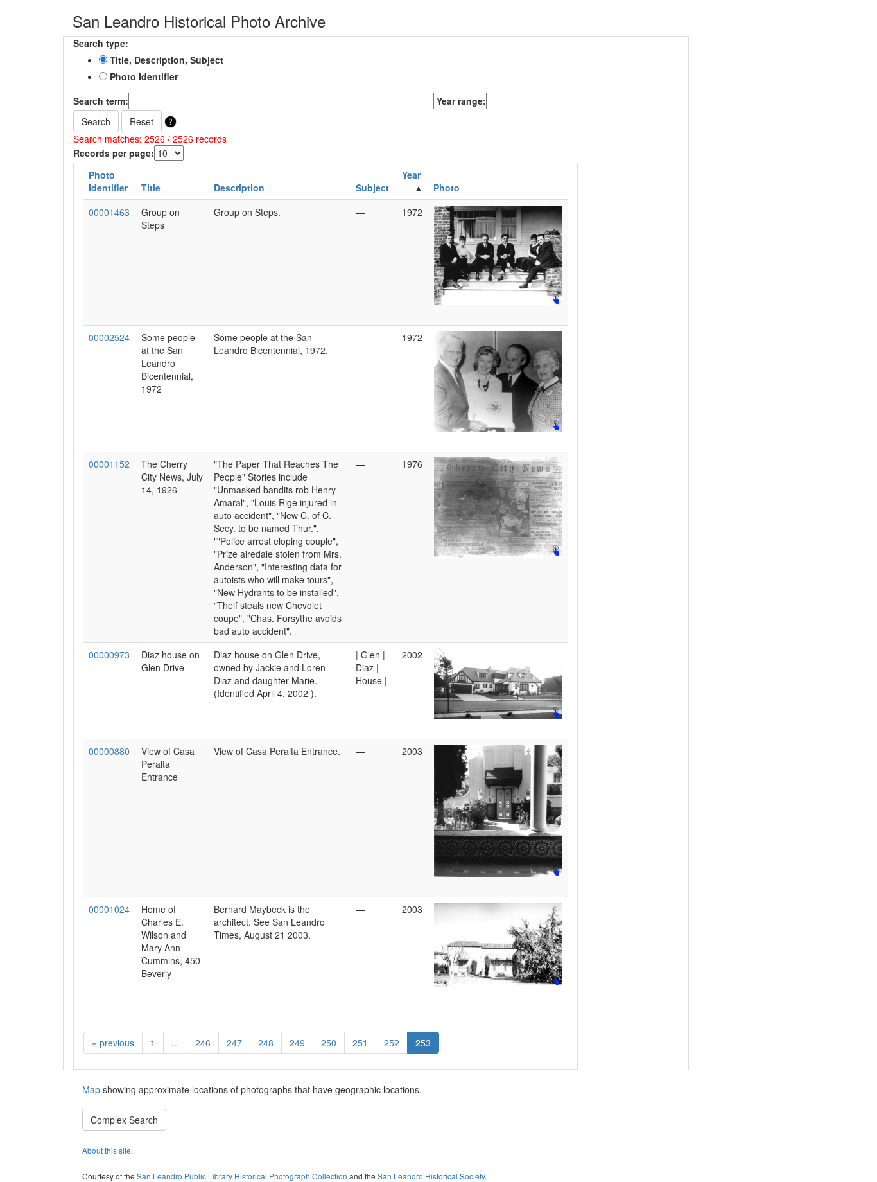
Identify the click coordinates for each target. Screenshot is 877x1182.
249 (297, 1042)
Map (92, 1089)
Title (151, 187)
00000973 (109, 654)
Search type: (100, 43)
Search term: (100, 100)
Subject (372, 187)
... (175, 1042)
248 (266, 1042)
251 (360, 1042)
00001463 (109, 212)
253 (423, 1042)
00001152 (109, 463)
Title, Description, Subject (165, 59)
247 (234, 1042)
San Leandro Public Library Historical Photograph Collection (242, 1175)
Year (411, 174)
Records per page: (113, 152)
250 (328, 1042)
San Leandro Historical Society (431, 1175)
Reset (141, 121)
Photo (446, 187)
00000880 (109, 751)
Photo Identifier (142, 76)
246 (203, 1042)
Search (96, 121)
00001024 (109, 909)
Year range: (461, 100)
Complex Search (124, 1119)
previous (113, 1042)
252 (391, 1042)
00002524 (109, 337)
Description (239, 187)
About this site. (107, 1150)
